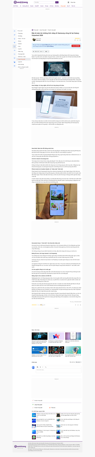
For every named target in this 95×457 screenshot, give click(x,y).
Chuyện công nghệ (52, 30)
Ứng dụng (46, 443)
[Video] (14, 58)
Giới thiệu (30, 443)
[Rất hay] (80, 38)
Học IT (68, 5)
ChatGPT (37, 5)
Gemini (41, 5)
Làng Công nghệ (43, 30)
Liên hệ (50, 443)
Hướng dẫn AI (26, 5)
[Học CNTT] (14, 50)
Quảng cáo (54, 443)
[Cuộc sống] (14, 62)
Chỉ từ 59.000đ (76, 45)
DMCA (62, 443)
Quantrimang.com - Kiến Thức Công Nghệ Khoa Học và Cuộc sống (21, 2)
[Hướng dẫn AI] (14, 39)
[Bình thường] (77, 38)
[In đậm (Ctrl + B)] (40, 367)
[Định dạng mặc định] (45, 367)
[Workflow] (14, 43)
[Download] (14, 54)
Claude (31, 5)
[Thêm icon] (37, 367)
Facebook (58, 443)
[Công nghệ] (14, 46)
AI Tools (51, 5)
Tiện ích (73, 5)
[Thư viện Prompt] (14, 35)
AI (20, 5)
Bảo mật (38, 443)
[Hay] (78, 38)
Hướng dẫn (42, 443)
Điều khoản (34, 443)
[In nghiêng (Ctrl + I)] (42, 367)
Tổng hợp (53, 407)
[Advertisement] (47, 19)
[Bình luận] (75, 40)
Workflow (57, 5)
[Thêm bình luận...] (58, 370)
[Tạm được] (76, 38)
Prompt (46, 5)
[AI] (14, 31)
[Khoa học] (14, 66)
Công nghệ (63, 5)
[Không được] (75, 38)
